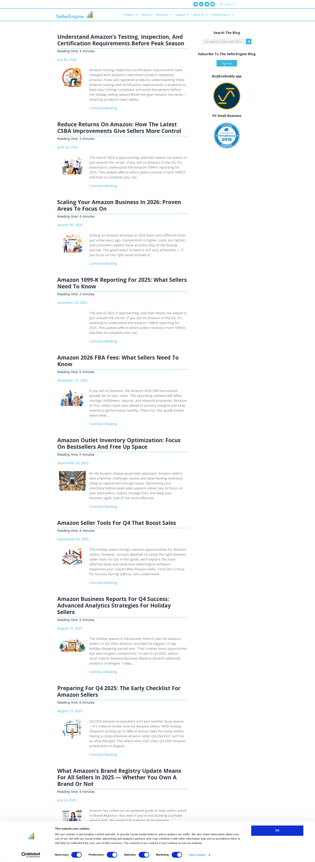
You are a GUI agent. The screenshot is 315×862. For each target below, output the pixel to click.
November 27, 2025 (72, 380)
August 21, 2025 (69, 628)
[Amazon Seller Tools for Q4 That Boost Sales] (72, 557)
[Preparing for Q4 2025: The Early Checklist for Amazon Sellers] (72, 729)
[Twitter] (207, 4)
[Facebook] (195, 4)
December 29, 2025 (72, 302)
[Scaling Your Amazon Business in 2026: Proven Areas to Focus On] (72, 243)
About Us (198, 14)
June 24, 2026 (67, 147)
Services (146, 14)
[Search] (248, 41)
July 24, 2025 (66, 800)
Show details (197, 854)
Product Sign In (221, 14)
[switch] (112, 855)
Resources (162, 14)
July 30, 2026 (66, 59)
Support (180, 14)
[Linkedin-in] (201, 4)
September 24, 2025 (73, 539)
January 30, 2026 (70, 225)
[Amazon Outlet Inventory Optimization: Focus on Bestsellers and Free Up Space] (72, 481)
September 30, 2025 (73, 463)
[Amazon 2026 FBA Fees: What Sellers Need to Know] (72, 398)
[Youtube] (212, 4)
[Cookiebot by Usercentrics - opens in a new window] (31, 855)
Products (128, 14)
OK (277, 830)
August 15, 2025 (69, 711)
